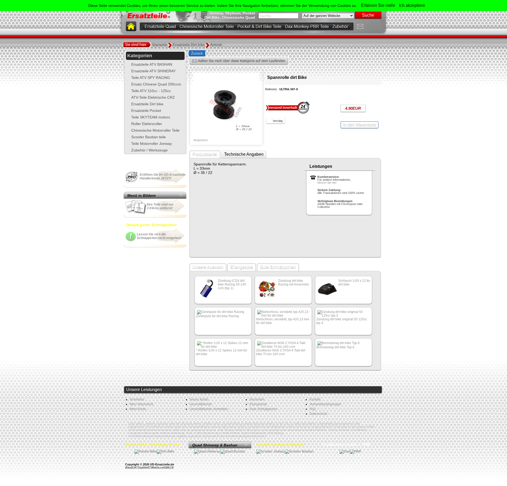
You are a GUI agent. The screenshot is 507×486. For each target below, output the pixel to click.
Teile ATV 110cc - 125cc (151, 91)
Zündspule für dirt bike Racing (217, 316)
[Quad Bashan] (232, 451)
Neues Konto (199, 399)
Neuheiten (257, 399)
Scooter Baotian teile (148, 137)
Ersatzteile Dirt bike (147, 104)
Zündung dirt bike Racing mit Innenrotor (293, 282)
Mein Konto (138, 409)
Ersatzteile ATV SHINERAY (153, 71)
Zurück (197, 53)
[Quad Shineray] (207, 451)
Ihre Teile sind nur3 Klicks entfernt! (160, 206)
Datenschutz (318, 414)
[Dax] (345, 451)
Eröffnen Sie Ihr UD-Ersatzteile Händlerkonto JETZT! (163, 176)
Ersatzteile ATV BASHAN (151, 64)
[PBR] (355, 451)
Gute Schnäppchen (278, 267)
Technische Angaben (244, 154)
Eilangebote (241, 267)
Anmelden (137, 399)
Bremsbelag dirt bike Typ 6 (335, 347)
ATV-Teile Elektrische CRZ (153, 97)
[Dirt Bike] (165, 451)
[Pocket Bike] (145, 451)
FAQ (312, 409)
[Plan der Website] (379, 26)
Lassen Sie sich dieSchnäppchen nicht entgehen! (159, 236)
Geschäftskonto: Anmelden (209, 409)
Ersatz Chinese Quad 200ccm (156, 84)
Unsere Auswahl (208, 267)
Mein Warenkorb (141, 404)
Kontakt (314, 399)
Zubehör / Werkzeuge (149, 150)
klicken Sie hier (327, 182)
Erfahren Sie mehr (378, 5)
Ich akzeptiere (412, 5)
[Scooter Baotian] (299, 451)
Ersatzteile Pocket (146, 110)
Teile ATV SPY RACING (150, 77)
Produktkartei (205, 154)
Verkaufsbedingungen (325, 404)
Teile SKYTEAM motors (150, 117)
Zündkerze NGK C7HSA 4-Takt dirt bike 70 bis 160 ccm (280, 352)
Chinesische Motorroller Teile (155, 130)
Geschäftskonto (201, 404)
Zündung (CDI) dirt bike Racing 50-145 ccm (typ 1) (232, 284)
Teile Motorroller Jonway (151, 143)
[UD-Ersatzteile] (369, 26)
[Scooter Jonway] (270, 451)
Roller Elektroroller (146, 124)
